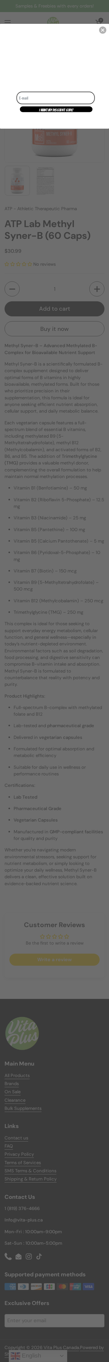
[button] (102, 30)
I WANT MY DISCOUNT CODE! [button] (56, 110)
